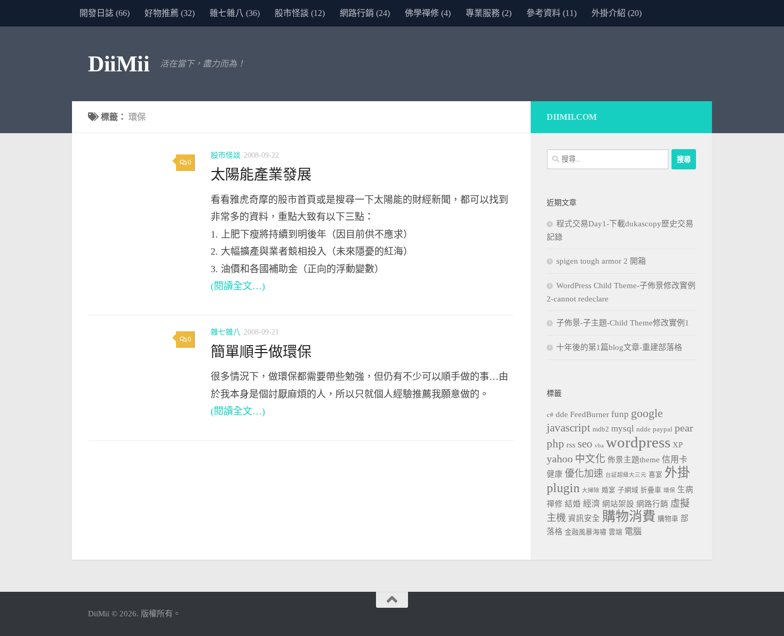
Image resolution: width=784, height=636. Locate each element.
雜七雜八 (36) (235, 13)
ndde (643, 429)
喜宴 (655, 474)
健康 (555, 474)
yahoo (560, 458)
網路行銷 (652, 504)
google (647, 413)
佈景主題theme (633, 459)
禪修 (555, 504)
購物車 (668, 519)
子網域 (628, 490)
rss (570, 445)
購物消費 (628, 516)
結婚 (573, 504)
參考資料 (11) (551, 13)
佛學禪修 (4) (428, 13)
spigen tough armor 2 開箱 (601, 261)
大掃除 (590, 490)
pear (684, 428)
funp (620, 414)
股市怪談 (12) (300, 13)
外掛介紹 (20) (616, 13)
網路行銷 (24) (365, 13)
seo (585, 444)
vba (599, 446)
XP (678, 445)
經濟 (591, 503)
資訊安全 (584, 518)
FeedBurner (589, 414)
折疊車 (651, 490)
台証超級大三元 (625, 475)
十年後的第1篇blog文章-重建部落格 (619, 347)
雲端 (615, 532)
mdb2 (601, 429)
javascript (568, 428)
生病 (685, 489)
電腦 (633, 531)
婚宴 (608, 490)
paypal (663, 429)
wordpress (638, 442)
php (555, 444)
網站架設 (618, 504)
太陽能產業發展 (261, 175)
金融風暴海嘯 (585, 532)
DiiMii (118, 64)
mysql (622, 428)
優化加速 (584, 473)
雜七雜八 (226, 332)
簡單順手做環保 (261, 352)
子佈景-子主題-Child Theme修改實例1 (622, 323)
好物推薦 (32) (170, 13)
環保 (669, 490)
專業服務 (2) (488, 13)
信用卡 (674, 459)
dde (562, 414)
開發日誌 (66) (104, 13)
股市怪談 (226, 155)
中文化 (590, 458)
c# (550, 415)
